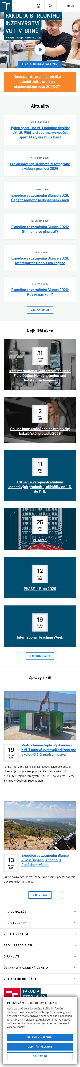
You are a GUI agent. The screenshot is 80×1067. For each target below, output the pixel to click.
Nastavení (40, 1056)
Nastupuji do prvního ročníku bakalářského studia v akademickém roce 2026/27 (37, 81)
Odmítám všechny (40, 1046)
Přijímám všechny (40, 1037)
